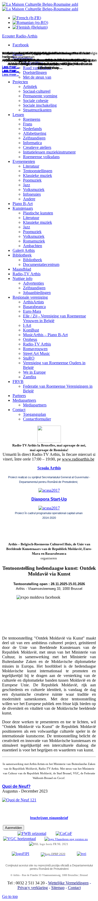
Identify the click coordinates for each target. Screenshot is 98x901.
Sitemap (58, 887)
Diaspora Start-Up (49, 499)
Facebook (21, 45)
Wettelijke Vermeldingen (68, 883)
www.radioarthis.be (78, 459)
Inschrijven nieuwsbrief (49, 818)
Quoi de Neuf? (16, 786)
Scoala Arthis (49, 468)
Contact (74, 887)
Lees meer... (10, 74)
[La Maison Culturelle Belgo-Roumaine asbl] (40, 6)
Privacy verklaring (33, 887)
